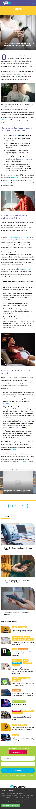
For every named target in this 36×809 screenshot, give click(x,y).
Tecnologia (16, 662)
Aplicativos (16, 660)
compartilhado (15, 177)
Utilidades (29, 639)
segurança (18, 427)
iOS (2, 120)
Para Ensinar (17, 713)
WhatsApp (22, 627)
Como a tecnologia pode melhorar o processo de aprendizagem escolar (23, 717)
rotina (14, 450)
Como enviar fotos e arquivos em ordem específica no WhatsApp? (22, 631)
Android (8, 120)
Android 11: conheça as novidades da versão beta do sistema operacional (23, 653)
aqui (25, 462)
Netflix (15, 735)
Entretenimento (18, 701)
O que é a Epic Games (19, 704)
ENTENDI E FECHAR (10, 805)
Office (16, 135)
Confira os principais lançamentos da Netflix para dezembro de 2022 (23, 739)
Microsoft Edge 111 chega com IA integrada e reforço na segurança (22, 694)
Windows (15, 665)
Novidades (23, 649)
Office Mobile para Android (18, 237)
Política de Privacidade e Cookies (12, 799)
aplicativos (27, 269)
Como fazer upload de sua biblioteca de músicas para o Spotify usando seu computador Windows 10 (22, 670)
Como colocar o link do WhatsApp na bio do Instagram (23, 684)
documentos (24, 319)
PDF (15, 76)
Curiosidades (17, 637)
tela (21, 159)
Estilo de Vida (17, 639)
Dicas (18, 9)
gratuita (6, 403)
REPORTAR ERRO (20, 506)
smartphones (13, 56)
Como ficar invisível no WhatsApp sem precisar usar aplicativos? (23, 728)
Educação (16, 710)
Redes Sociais (24, 678)
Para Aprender (27, 710)
